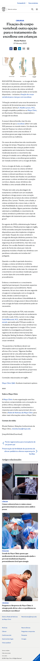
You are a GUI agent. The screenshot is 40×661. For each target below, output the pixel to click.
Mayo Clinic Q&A (8, 383)
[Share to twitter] (15, 48)
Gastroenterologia (7, 639)
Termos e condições (5, 650)
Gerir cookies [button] (4, 655)
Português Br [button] (21, 3)
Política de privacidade (6, 653)
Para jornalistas (33, 3)
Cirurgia (23, 639)
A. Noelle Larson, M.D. (26, 108)
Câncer (4, 631)
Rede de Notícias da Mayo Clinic (20, 412)
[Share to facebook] (11, 48)
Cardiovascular (6, 635)
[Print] (28, 48)
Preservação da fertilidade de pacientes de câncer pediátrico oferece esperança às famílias (18, 451)
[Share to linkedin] (19, 48)
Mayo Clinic (32, 110)
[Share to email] (24, 48)
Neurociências (25, 628)
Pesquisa (24, 635)
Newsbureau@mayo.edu (29, 617)
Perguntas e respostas (28, 631)
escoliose (21, 123)
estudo (4, 322)
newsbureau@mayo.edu (21, 429)
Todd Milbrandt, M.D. (10, 319)
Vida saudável (6, 643)
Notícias (4, 628)
